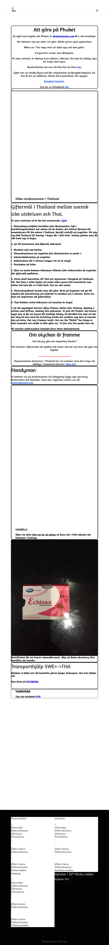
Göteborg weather (20, 925)
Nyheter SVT (61, 879)
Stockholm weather (64, 870)
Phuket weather (18, 870)
